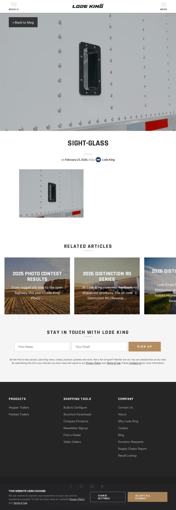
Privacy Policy (77, 499)
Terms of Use (20, 502)
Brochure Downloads (77, 414)
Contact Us (135, 363)
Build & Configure (75, 407)
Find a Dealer (72, 435)
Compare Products (76, 421)
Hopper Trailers (19, 407)
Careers (123, 428)
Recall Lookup (127, 455)
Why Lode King (128, 421)
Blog (121, 435)
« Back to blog (23, 22)
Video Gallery (72, 441)
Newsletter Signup (76, 428)
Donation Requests (131, 441)
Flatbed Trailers (19, 414)
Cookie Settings (104, 497)
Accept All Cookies (143, 497)
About (122, 414)
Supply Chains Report (132, 448)
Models (14, 9)
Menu (163, 9)
